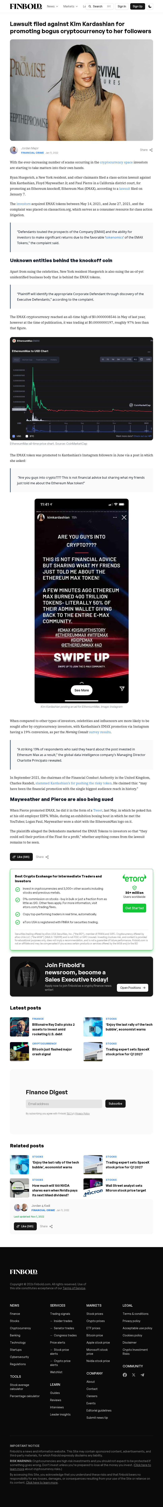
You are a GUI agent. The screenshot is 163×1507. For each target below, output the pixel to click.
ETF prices (93, 1328)
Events (91, 1403)
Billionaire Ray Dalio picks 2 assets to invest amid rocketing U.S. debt (53, 1029)
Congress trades (63, 1335)
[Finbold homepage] (81, 1271)
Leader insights (60, 1414)
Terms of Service (74, 1288)
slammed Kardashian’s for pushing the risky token (74, 783)
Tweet (97, 810)
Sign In (122, 6)
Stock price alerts (59, 1351)
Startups (16, 1349)
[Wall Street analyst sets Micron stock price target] (93, 1188)
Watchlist (56, 1372)
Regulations (18, 1364)
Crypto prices (95, 1321)
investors (23, 203)
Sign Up (138, 6)
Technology (18, 1342)
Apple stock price (98, 1342)
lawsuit (124, 188)
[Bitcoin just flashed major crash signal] (19, 1051)
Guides (55, 1393)
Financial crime (32, 152)
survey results (100, 732)
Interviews (57, 1407)
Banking (15, 1335)
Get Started (134, 908)
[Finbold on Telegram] (142, 1375)
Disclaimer (130, 1342)
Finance (38, 1018)
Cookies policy (132, 1335)
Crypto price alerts (60, 1363)
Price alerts (57, 1342)
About (90, 1381)
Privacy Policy (82, 1113)
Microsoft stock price (97, 1351)
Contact (92, 1389)
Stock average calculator (19, 1387)
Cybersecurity (19, 1357)
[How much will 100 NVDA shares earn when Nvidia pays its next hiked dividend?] (19, 1188)
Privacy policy (131, 1321)
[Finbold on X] (133, 1375)
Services (57, 1305)
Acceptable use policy (137, 1328)
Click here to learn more (42, 1482)
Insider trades (61, 1321)
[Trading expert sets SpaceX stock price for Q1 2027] (93, 1051)
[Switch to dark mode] (150, 6)
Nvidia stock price (98, 1361)
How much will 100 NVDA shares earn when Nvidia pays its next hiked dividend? (55, 1190)
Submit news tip (97, 1417)
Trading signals (60, 1313)
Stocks (111, 1018)
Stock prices (94, 1313)
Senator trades (62, 1328)
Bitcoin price (94, 1335)
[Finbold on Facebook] (125, 1375)
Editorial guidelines (99, 1410)
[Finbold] (26, 6)
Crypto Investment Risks (135, 1351)
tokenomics (114, 237)
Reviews (55, 1400)
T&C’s (70, 1113)
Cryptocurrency (44, 1043)
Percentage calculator (25, 1396)
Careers (91, 1396)
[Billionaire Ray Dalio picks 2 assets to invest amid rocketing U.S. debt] (19, 1026)
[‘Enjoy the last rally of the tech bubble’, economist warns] (93, 1026)
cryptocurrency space (116, 162)
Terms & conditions (135, 1313)
